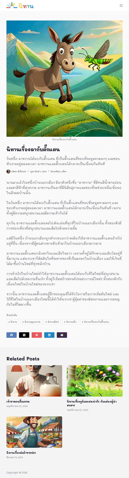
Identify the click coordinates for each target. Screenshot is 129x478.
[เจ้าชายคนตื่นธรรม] (34, 381)
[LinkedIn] (49, 335)
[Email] (62, 335)
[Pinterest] (37, 335)
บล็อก (64, 171)
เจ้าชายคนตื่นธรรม (17, 401)
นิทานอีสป (55, 171)
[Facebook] (11, 335)
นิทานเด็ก (70, 321)
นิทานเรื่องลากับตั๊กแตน (95, 321)
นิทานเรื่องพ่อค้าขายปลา (21, 452)
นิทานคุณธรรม (31, 321)
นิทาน (12, 321)
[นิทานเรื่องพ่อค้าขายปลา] (34, 432)
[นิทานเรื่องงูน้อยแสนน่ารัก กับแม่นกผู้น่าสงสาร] (95, 381)
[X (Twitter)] (24, 335)
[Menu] (121, 5)
